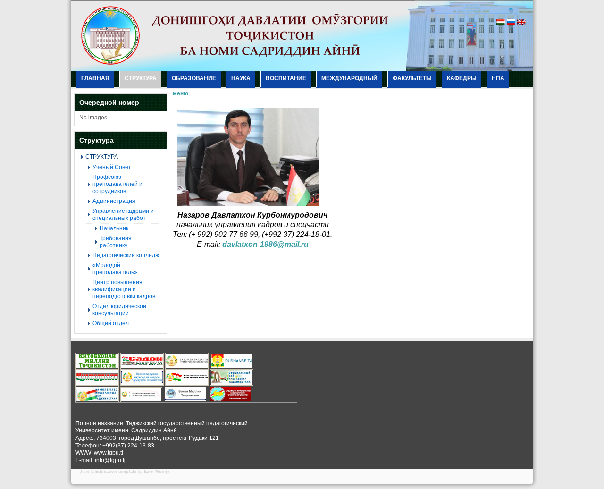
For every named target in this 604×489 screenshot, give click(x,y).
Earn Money (156, 471)
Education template (115, 471)
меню (180, 93)
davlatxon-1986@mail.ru (265, 244)
